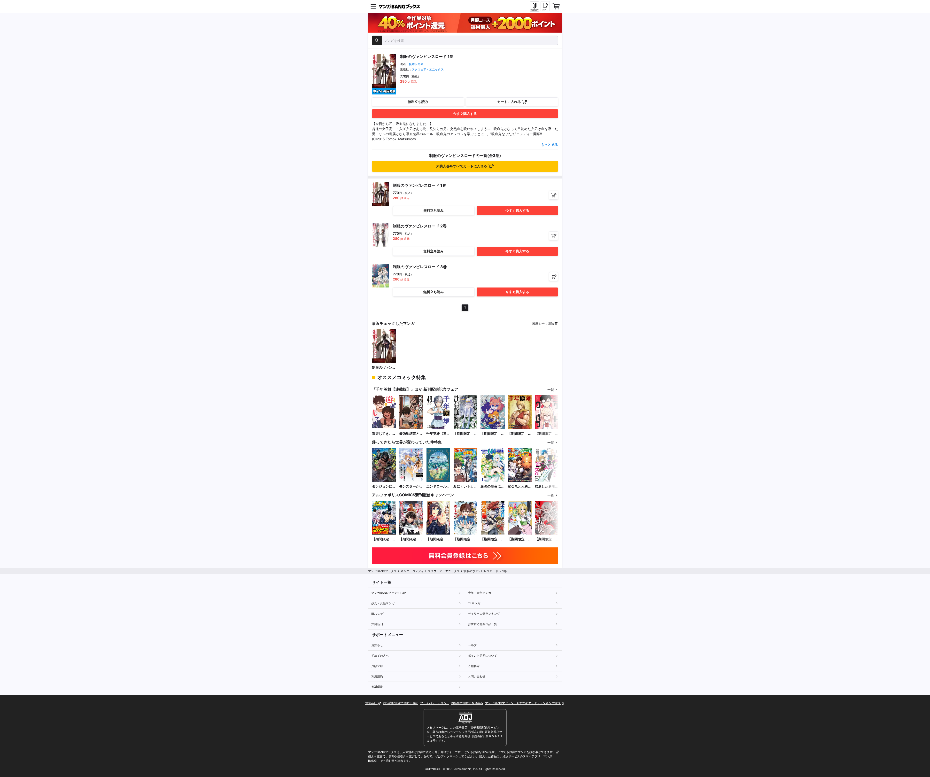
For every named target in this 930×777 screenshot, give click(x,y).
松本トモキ (416, 64)
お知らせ (377, 645)
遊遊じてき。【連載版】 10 (383, 433)
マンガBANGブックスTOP (388, 593)
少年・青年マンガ (479, 593)
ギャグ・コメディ (412, 571)
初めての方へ (380, 655)
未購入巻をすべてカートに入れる (461, 166)
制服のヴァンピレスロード (384, 367)
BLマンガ (377, 613)
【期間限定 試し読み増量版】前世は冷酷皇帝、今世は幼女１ (546, 539)
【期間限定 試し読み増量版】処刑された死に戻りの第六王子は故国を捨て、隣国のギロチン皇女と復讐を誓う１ (411, 539)
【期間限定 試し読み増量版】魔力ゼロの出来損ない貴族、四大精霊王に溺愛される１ (492, 539)
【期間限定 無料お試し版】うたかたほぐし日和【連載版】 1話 (492, 433)
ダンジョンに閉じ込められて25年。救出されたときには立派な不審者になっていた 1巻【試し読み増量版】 (384, 486)
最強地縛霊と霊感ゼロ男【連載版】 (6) (411, 433)
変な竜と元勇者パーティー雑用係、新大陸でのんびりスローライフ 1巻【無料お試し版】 (519, 486)
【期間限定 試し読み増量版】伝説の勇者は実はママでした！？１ (519, 539)
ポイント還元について (482, 655)
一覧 (550, 390)
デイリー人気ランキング (484, 613)
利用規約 (377, 676)
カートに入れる (509, 102)
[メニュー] (373, 6)
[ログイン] (545, 6)
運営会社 (371, 703)
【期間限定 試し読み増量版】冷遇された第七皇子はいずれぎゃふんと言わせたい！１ (465, 539)
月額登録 (377, 666)
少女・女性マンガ (383, 603)
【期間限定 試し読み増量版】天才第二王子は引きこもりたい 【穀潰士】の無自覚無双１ (438, 539)
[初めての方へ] (534, 6)
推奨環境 (377, 687)
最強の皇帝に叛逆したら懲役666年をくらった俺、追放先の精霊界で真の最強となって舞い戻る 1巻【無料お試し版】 (492, 486)
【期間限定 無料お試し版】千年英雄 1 (519, 433)
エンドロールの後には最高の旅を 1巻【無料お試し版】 (438, 486)
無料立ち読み (418, 102)
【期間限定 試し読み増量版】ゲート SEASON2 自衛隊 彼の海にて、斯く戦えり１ (384, 539)
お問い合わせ (476, 676)
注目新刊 (377, 624)
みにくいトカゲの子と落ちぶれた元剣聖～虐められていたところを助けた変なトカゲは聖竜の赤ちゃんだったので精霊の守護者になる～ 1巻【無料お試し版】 (465, 486)
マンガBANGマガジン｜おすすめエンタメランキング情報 (523, 703)
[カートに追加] (553, 195)
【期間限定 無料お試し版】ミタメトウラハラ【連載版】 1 (546, 433)
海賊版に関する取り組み (467, 703)
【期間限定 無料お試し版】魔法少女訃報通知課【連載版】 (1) (465, 433)
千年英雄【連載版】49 (438, 433)
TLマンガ (474, 603)
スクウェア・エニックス (428, 69)
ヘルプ (472, 645)
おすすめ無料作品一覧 (482, 624)
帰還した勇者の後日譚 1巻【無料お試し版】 (546, 486)
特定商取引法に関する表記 (400, 703)
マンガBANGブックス (382, 571)
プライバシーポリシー (434, 703)
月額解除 (474, 666)
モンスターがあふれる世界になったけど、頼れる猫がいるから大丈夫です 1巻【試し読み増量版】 (411, 486)
